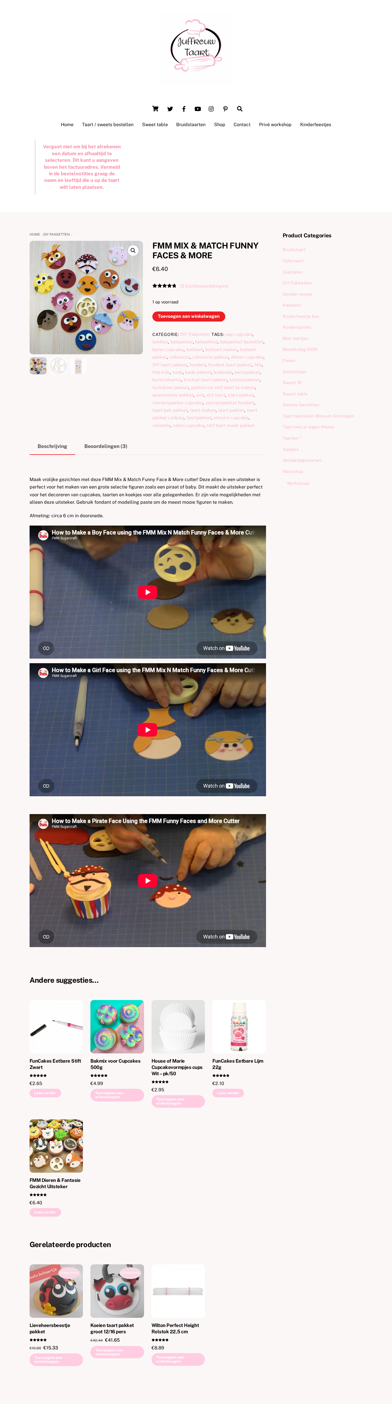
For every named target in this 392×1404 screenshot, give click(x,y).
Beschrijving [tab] (52, 446)
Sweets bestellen (301, 404)
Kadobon (292, 305)
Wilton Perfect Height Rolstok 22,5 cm (175, 1328)
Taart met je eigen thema (308, 426)
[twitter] (170, 108)
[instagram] (211, 108)
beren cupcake (168, 349)
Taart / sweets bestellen (107, 124)
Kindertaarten (297, 327)
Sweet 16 (292, 382)
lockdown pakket (170, 387)
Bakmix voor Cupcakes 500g (115, 1064)
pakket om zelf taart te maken (223, 387)
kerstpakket (247, 372)
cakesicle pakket (210, 357)
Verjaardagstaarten (302, 460)
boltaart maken (221, 349)
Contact (242, 124)
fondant (197, 365)
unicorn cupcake (231, 417)
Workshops (298, 483)
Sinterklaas (294, 371)
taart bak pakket (169, 410)
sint (200, 395)
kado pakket (198, 372)
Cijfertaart (293, 260)
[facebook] (184, 108)
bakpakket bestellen (241, 342)
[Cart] (155, 108)
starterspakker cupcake (177, 402)
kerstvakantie (166, 379)
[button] (133, 250)
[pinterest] (225, 108)
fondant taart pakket (230, 365)
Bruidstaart (294, 249)
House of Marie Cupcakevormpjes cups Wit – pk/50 (177, 1067)
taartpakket (198, 417)
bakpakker (181, 342)
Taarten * (292, 438)
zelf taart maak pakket (230, 425)
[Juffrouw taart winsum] (196, 82)
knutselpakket (244, 379)
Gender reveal (297, 294)
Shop (219, 124)
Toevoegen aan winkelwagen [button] (109, 1094)
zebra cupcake (188, 425)
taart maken (203, 410)
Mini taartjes (295, 338)
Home (67, 124)
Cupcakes (293, 272)
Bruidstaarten (190, 124)
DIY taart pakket (169, 365)
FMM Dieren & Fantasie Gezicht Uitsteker (55, 1183)
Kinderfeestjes (315, 124)
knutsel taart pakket (205, 379)
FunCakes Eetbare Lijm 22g (237, 1064)
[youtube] (197, 108)
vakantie (161, 425)
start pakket (241, 395)
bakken (160, 342)
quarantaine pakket (172, 395)
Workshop (293, 471)
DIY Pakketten (56, 234)
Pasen (289, 360)
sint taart (215, 395)
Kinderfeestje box (301, 316)
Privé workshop (275, 124)
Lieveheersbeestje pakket (50, 1328)
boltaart (194, 349)
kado (177, 372)
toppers (291, 449)
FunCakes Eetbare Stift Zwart (55, 1064)
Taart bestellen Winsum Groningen (318, 415)
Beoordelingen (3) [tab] (105, 446)
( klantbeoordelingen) (204, 286)
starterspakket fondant (229, 402)
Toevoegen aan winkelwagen (189, 316)
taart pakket (231, 410)
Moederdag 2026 (300, 349)
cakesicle (180, 357)
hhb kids (161, 372)
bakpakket (206, 342)
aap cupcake (239, 334)
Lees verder (45, 1092)
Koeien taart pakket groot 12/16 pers (112, 1328)
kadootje (223, 372)
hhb (258, 365)
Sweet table (155, 124)
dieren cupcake (247, 357)
